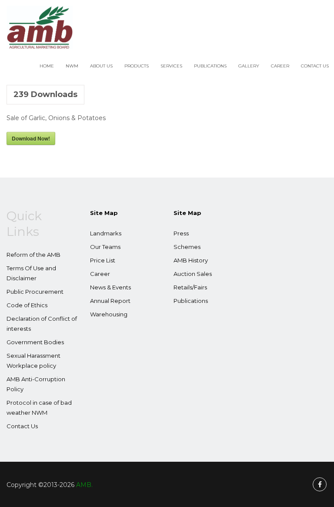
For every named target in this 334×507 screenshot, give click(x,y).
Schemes (187, 246)
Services (171, 66)
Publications (210, 66)
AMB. (84, 485)
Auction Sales (193, 273)
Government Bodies (35, 342)
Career (280, 66)
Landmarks (105, 233)
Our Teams (105, 246)
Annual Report (110, 300)
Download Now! (31, 138)
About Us (101, 66)
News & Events (110, 287)
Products (136, 66)
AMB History (191, 260)
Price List (102, 260)
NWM (72, 66)
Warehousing (108, 314)
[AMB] (40, 27)
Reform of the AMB (33, 254)
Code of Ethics (27, 305)
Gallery (248, 66)
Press (181, 233)
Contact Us (315, 66)
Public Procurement (35, 291)
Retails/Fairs (190, 287)
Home (47, 66)
